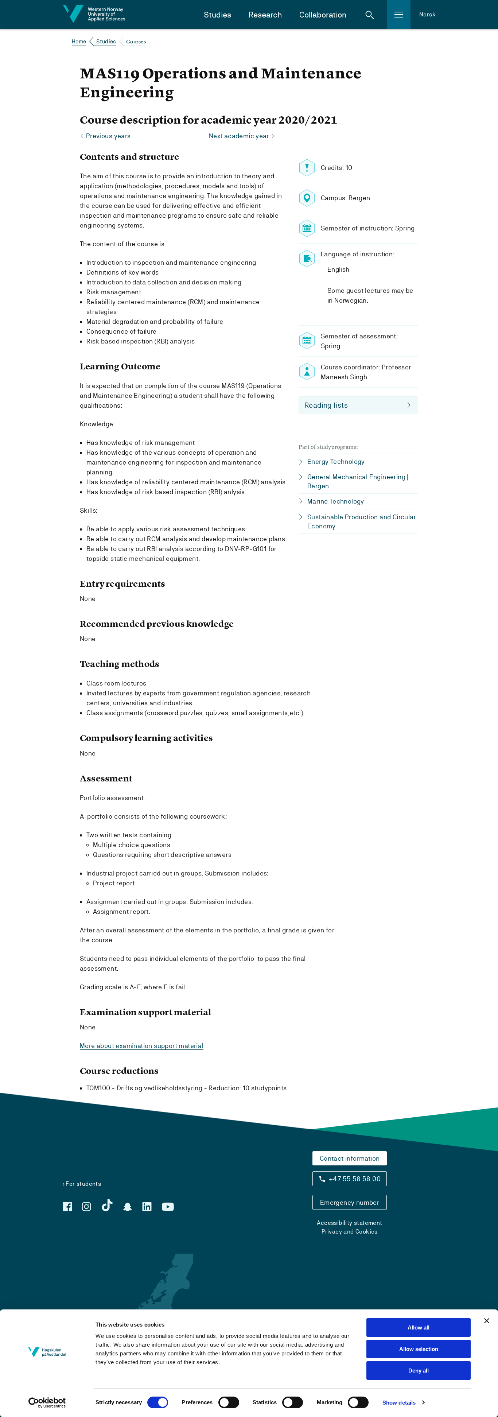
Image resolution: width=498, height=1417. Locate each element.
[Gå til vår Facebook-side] (67, 1206)
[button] (369, 14)
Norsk (427, 14)
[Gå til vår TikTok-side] (107, 1205)
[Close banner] (486, 1320)
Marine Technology (335, 501)
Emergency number (349, 1202)
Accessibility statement (349, 1222)
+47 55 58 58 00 (355, 1179)
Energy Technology (336, 461)
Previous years (108, 136)
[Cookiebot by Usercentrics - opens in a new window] (47, 1402)
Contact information (350, 1158)
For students (83, 1183)
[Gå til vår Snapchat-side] (127, 1207)
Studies (217, 14)
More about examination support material (141, 1045)
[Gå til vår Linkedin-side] (147, 1206)
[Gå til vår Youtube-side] (168, 1207)
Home (79, 41)
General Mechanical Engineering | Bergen (358, 481)
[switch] (228, 1402)
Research (265, 14)
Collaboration (322, 14)
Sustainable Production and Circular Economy (361, 521)
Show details (399, 1402)
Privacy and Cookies (350, 1231)
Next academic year (239, 136)
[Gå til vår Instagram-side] (86, 1206)
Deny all (418, 1370)
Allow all (418, 1327)
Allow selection (418, 1349)
